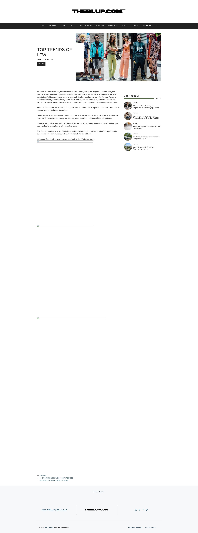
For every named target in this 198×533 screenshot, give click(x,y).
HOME (135, 103)
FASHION (111, 26)
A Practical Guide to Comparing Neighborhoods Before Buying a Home (146, 107)
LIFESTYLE (100, 26)
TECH (63, 26)
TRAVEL (125, 26)
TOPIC (135, 113)
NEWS (42, 26)
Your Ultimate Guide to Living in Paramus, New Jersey (143, 148)
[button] (157, 26)
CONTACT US (148, 26)
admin (39, 59)
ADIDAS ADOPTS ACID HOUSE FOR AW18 (53, 480)
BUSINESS (52, 26)
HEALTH (72, 26)
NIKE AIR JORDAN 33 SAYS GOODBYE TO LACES (56, 478)
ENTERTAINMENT (85, 26)
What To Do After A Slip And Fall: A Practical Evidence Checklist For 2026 (146, 117)
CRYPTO (135, 26)
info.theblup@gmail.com (54, 510)
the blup (49, 528)
